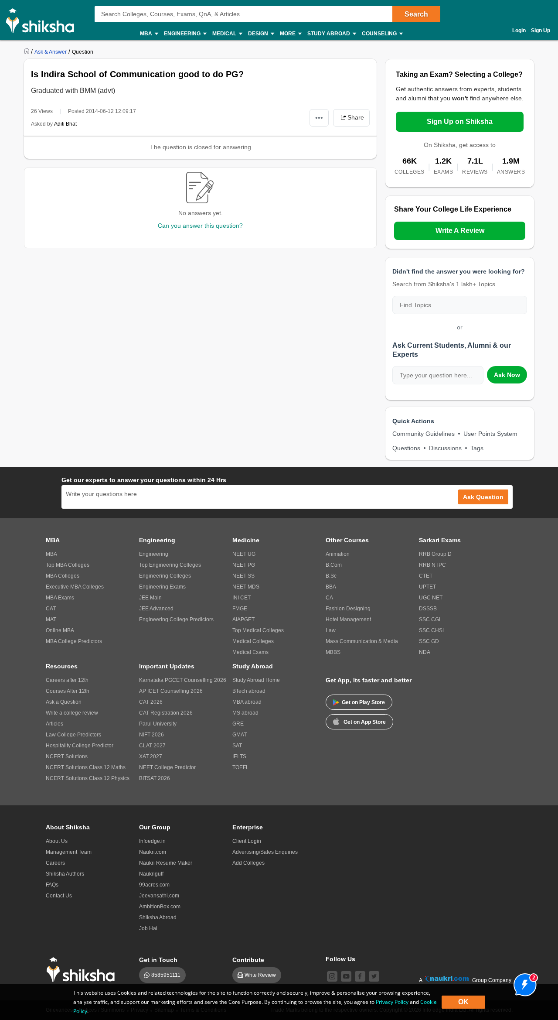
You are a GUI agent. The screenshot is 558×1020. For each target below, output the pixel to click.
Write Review (260, 975)
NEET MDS (245, 587)
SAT (237, 746)
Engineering (153, 554)
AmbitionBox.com (159, 907)
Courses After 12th (67, 691)
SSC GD (429, 641)
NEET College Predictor (167, 767)
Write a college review (72, 713)
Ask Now (507, 374)
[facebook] (360, 976)
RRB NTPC (432, 565)
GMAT (239, 735)
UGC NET (430, 598)
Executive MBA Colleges (75, 587)
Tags (476, 448)
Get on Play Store (363, 702)
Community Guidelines (423, 433)
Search (416, 14)
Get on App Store (365, 722)
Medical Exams (250, 652)
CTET (425, 576)
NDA (424, 652)
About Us (57, 841)
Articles (54, 724)
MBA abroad (247, 702)
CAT (51, 609)
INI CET (241, 598)
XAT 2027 (150, 756)
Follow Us (340, 958)
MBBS (333, 652)
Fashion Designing (348, 609)
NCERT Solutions (67, 756)
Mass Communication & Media (362, 641)
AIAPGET (243, 619)
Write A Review (460, 230)
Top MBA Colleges (67, 565)
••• (319, 117)
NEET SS (243, 576)
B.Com (334, 565)
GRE (238, 724)
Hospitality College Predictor (79, 746)
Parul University (158, 724)
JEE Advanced (156, 609)
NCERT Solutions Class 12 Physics (87, 778)
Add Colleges (248, 863)
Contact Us (59, 896)
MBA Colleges (62, 576)
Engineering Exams (162, 587)
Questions (406, 448)
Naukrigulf (151, 874)
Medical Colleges (253, 641)
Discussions (445, 448)
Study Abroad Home (256, 680)
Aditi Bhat (65, 124)
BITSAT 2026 (154, 778)
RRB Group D (435, 554)
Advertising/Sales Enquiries (265, 852)
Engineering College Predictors (176, 619)
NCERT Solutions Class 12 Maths (86, 767)
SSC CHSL (432, 630)
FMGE (239, 609)
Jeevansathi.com (159, 896)
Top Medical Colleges (258, 630)
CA (329, 598)
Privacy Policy (392, 1002)
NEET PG (243, 565)
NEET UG (243, 554)
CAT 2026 (151, 702)
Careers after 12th (67, 680)
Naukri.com (152, 852)
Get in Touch (158, 959)
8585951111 (165, 975)
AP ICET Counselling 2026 (171, 691)
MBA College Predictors (74, 641)
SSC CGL (430, 619)
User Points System (490, 433)
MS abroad (245, 713)
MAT (51, 619)
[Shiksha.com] (43, 20)
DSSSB (428, 609)
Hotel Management (348, 619)
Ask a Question (64, 702)
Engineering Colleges (165, 576)
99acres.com (154, 885)
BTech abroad (248, 691)
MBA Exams (60, 598)
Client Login (246, 841)
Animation (338, 554)
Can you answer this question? (200, 225)
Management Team (69, 852)
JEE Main (150, 598)
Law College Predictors (73, 735)
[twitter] (374, 976)
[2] (523, 982)
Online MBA (60, 630)
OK (463, 1002)
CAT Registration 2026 (166, 713)
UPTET (427, 587)
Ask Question (483, 496)
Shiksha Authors (65, 874)
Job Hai (148, 928)
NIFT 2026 (151, 735)
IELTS (239, 756)
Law (331, 630)
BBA (331, 587)
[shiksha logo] (83, 969)
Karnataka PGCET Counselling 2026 (182, 680)
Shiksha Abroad (158, 917)
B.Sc (331, 576)
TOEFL (240, 767)
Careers (55, 863)
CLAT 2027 (152, 746)
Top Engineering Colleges (170, 565)
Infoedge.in (152, 841)
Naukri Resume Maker (165, 863)
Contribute (248, 959)
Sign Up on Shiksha (460, 121)
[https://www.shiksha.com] (27, 51)
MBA (51, 554)
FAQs (52, 885)
